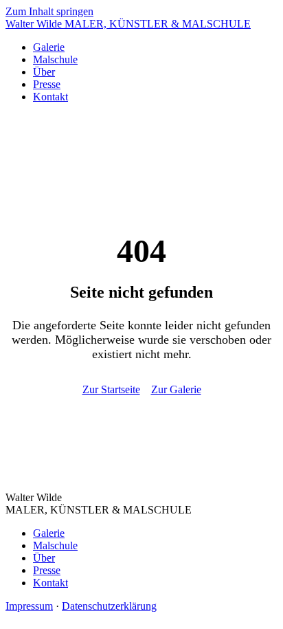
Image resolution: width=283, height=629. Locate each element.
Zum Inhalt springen (49, 11)
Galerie (49, 47)
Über (44, 72)
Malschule (55, 59)
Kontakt (50, 96)
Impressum (29, 606)
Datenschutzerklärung (109, 606)
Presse (46, 84)
